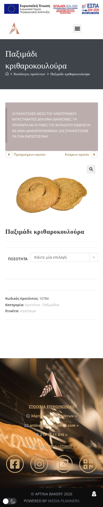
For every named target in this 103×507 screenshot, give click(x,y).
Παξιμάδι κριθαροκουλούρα (70, 74)
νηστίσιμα (28, 310)
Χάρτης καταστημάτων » (54, 415)
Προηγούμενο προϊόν (30, 154)
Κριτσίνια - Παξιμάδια (42, 304)
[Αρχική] (7, 74)
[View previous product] (9, 154)
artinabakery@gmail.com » (54, 425)
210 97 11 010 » (54, 434)
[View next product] (94, 154)
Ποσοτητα (17, 258)
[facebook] (15, 464)
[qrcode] (88, 464)
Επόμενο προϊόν (77, 154)
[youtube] (64, 464)
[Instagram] (39, 464)
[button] (77, 28)
